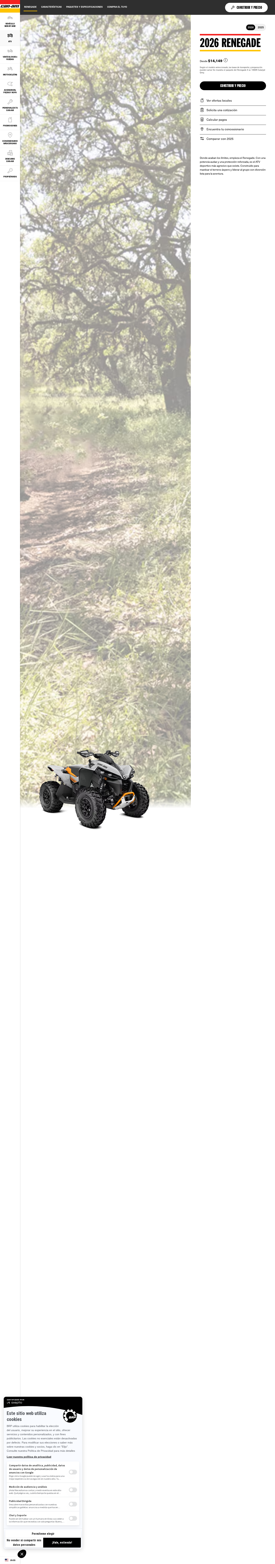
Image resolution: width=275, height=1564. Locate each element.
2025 (261, 27)
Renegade (30, 6)
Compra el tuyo (117, 6)
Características (51, 6)
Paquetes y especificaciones (84, 6)
